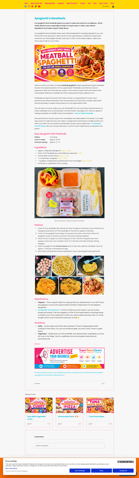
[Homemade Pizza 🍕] (69, 405)
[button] (113, 6)
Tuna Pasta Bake (96, 416)
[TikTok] (36, 6)
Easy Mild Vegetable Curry (36, 417)
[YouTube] (39, 6)
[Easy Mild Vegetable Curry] (38, 405)
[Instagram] (29, 6)
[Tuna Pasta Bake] (100, 405)
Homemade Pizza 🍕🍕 (68, 416)
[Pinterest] (32, 6)
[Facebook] (25, 6)
